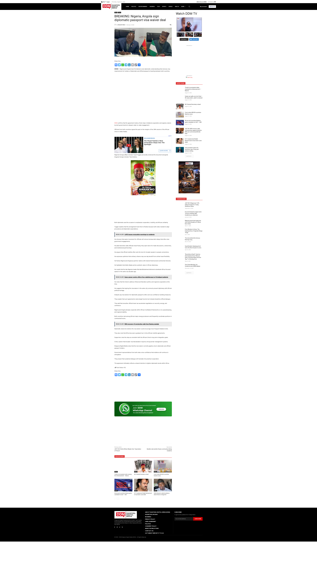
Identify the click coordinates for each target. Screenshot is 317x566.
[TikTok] (120, 527)
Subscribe (198, 518)
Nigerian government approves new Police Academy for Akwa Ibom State (193, 222)
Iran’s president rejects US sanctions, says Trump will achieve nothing (191, 149)
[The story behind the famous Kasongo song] (180, 240)
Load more (188, 156)
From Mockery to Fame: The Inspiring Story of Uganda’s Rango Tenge (193, 231)
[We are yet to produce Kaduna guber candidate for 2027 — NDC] (123, 485)
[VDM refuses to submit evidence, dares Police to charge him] (163, 485)
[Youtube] (215, 2)
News (116, 12)
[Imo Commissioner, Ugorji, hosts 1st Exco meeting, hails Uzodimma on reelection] (180, 214)
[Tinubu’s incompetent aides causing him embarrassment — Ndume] (123, 466)
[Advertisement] (143, 85)
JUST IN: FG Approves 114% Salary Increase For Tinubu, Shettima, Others (192, 204)
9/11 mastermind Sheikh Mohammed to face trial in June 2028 (193, 140)
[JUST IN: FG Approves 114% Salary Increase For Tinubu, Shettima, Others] (180, 205)
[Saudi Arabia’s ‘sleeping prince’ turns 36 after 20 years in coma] (180, 248)
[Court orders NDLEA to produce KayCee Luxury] (163, 466)
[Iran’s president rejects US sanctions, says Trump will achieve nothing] (180, 150)
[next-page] (118, 499)
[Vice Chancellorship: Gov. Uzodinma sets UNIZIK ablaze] (180, 266)
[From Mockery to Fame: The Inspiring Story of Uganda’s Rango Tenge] (180, 231)
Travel (119, 12)
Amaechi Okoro (121, 24)
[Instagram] (211, 2)
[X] (213, 2)
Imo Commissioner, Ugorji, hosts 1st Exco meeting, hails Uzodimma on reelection (193, 213)
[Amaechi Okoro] (115, 25)
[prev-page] (115, 499)
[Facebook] (209, 2)
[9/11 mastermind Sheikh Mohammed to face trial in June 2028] (143, 485)
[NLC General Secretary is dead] (143, 466)
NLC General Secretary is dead (141, 474)
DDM (115, 123)
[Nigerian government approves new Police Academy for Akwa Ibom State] (180, 222)
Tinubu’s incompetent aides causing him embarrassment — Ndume (193, 89)
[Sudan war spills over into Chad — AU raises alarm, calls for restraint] (180, 98)
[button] (189, 6)
